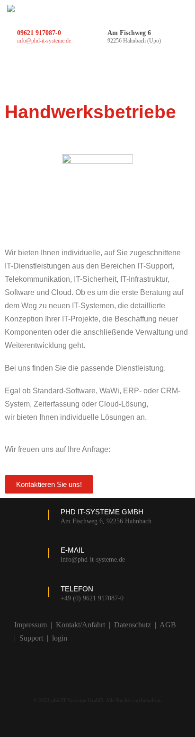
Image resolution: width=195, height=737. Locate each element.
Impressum (30, 625)
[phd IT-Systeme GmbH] (11, 8)
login (59, 638)
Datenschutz (132, 625)
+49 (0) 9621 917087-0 (92, 598)
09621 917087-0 (39, 32)
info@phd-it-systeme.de (44, 40)
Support (31, 638)
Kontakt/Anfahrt (80, 625)
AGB (168, 625)
